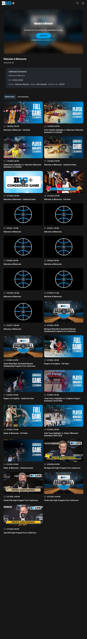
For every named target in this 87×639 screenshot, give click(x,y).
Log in (53, 40)
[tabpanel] (43, 318)
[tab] (10, 96)
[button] (77, 3)
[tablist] (17, 96)
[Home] (8, 3)
